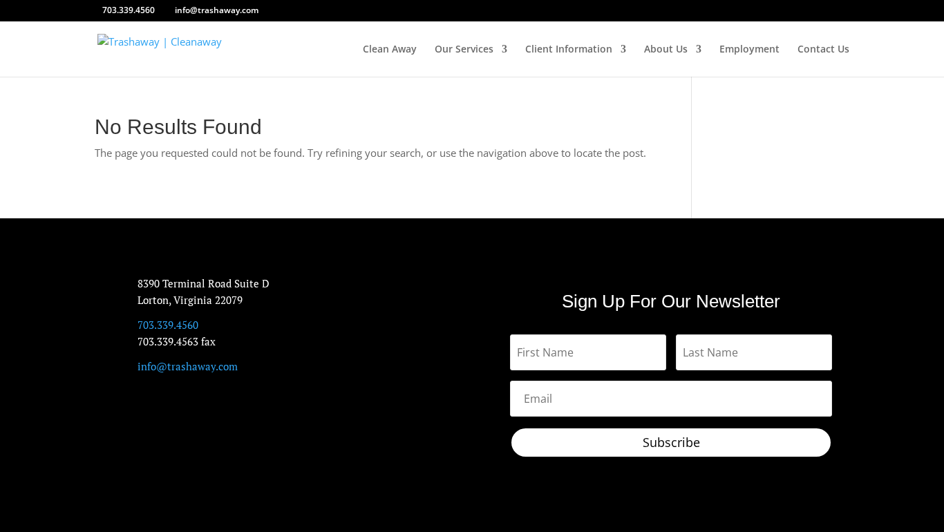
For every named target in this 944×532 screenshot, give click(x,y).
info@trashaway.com (188, 366)
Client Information (568, 49)
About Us (666, 49)
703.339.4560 (128, 10)
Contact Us (823, 49)
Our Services (464, 49)
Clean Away (390, 49)
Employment (749, 49)
